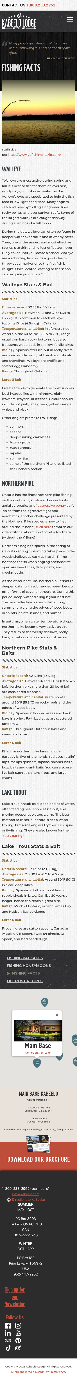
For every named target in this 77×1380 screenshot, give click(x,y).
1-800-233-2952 (15, 1188)
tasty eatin (11, 836)
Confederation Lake (38, 1052)
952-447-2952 (26, 1274)
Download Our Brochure (38, 1160)
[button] (37, 1063)
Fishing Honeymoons (29, 966)
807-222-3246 (26, 1235)
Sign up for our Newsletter (15, 1297)
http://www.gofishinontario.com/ (34, 155)
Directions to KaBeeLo (28, 1199)
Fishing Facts (26, 973)
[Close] (57, 1015)
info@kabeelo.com (25, 1194)
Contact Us (13, 5)
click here (43, 527)
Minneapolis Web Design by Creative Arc (38, 1371)
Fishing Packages (25, 958)
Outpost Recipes (25, 981)
